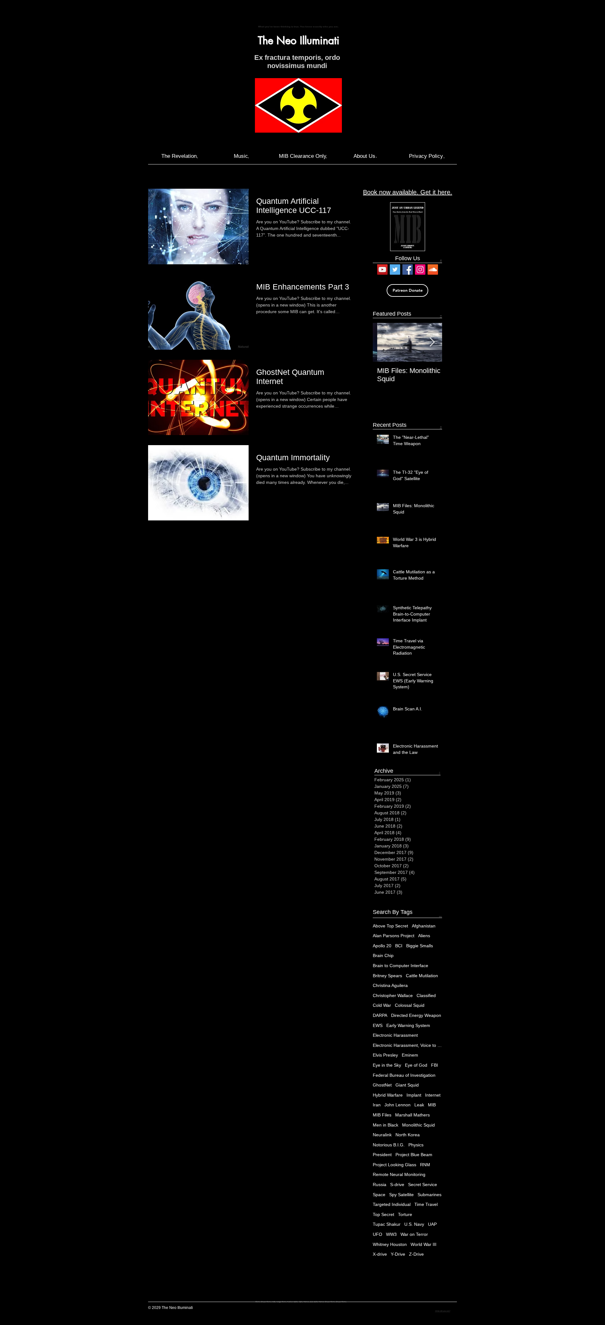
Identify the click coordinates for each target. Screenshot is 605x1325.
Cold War (382, 1005)
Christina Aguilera (390, 985)
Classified (426, 995)
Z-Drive (416, 1254)
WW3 (391, 1234)
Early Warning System (408, 1025)
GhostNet (382, 1084)
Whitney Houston (390, 1244)
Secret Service (422, 1184)
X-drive (380, 1254)
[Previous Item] (383, 342)
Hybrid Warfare (388, 1095)
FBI (434, 1065)
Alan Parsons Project (393, 935)
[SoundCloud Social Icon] (433, 269)
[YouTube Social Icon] (382, 269)
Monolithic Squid (418, 1124)
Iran (377, 1104)
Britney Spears (387, 975)
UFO (377, 1234)
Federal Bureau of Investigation (404, 1075)
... (440, 915)
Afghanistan (423, 925)
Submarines (429, 1194)
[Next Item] (432, 342)
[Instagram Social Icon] (420, 269)
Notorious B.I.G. (389, 1144)
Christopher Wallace (393, 995)
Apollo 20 (382, 945)
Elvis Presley (385, 1055)
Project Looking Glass (394, 1164)
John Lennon (397, 1104)
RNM (425, 1164)
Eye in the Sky (387, 1065)
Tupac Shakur (386, 1224)
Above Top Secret (390, 925)
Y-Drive (398, 1254)
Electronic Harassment (395, 1035)
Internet (433, 1095)
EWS (378, 1025)
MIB (432, 1104)
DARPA (380, 1015)
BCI (398, 945)
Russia (379, 1184)
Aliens (424, 935)
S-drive (397, 1184)
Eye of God (416, 1065)
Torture (405, 1214)
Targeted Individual (392, 1204)
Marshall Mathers (412, 1114)
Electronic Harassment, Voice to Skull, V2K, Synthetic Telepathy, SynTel (407, 1045)
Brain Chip (383, 955)
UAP (432, 1224)
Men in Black (385, 1124)
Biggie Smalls (419, 945)
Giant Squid (407, 1084)
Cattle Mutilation (422, 975)
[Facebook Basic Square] (407, 269)
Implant (413, 1095)
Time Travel (426, 1204)
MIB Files (382, 1114)
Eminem (410, 1055)
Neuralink (382, 1134)
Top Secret (383, 1214)
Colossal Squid (409, 1005)
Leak (419, 1104)
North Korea (407, 1134)
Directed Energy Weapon (416, 1015)
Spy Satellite (401, 1194)
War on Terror (414, 1234)
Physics (416, 1144)
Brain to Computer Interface (400, 965)
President (382, 1154)
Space (379, 1194)
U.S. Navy (414, 1224)
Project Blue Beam (413, 1154)
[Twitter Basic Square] (395, 269)
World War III (423, 1244)
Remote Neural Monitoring (399, 1174)
